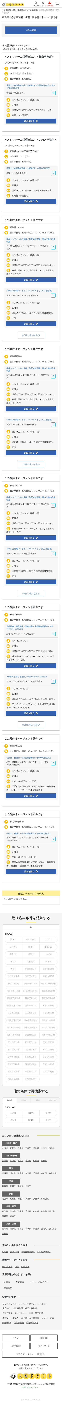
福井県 (28, 1161)
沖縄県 (5, 1234)
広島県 (28, 1211)
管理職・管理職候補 (30, 1318)
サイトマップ (44, 1346)
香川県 (52, 1211)
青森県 (31, 1113)
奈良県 (36, 1199)
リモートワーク (9, 1304)
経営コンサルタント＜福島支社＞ (20, 634)
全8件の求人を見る (30, 725)
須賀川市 (48, 947)
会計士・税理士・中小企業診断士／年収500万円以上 (28, 758)
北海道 (13, 1113)
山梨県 (36, 1161)
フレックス (42, 1304)
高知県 (13, 1216)
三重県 (28, 1186)
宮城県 (13, 1120)
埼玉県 (28, 1173)
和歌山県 (45, 1199)
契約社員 (20, 1282)
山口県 (36, 1211)
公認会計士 (14, 1252)
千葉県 (36, 1173)
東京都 (44, 1173)
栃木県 (13, 1173)
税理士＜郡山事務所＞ (15, 93)
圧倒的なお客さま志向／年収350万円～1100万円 (26, 676)
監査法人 (25, 1266)
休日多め (6, 1308)
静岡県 (13, 1186)
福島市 (13, 939)
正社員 (7, 1282)
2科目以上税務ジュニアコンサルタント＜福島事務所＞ (27, 376)
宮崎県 (44, 1229)
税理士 (5, 1252)
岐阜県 (5, 1186)
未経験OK (6, 1322)
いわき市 (13, 947)
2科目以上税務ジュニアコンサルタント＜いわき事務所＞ (27, 247)
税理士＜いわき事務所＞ (16, 173)
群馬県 (20, 1173)
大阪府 (20, 1199)
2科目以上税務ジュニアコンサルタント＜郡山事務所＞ (27, 505)
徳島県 (44, 1211)
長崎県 (20, 1229)
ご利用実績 (16, 1346)
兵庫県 (28, 1199)
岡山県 (20, 1211)
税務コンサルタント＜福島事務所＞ (21, 424)
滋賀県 (5, 1199)
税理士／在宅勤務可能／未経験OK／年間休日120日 (28, 168)
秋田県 (31, 1120)
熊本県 (28, 1229)
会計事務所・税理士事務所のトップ (16, 10)
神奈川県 (52, 1173)
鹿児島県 (52, 1229)
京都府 (13, 1199)
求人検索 (37, 5)
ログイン (43, 5)
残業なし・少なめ (10, 1318)
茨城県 (5, 1173)
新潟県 (5, 1161)
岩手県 (48, 1113)
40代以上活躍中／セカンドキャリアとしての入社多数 (29, 291)
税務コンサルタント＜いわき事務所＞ (22, 295)
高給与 (45, 1318)
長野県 (44, 1161)
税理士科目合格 (28, 1252)
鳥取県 (5, 1211)
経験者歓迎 (19, 1322)
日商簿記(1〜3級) (44, 1252)
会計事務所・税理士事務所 (25, 1308)
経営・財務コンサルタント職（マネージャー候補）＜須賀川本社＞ (28, 839)
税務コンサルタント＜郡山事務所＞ (21, 554)
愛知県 (20, 1186)
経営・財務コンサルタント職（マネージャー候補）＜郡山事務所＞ (28, 763)
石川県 (20, 1161)
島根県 (13, 1211)
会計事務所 (7, 1266)
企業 (17, 1266)
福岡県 (5, 1229)
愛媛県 (5, 1216)
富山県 (13, 1161)
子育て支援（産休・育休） (14, 1313)
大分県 (36, 1229)
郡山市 (48, 939)
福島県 (34, 10)
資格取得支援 (32, 1322)
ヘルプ (16, 1338)
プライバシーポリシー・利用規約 (30, 1354)
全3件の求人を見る (30, 335)
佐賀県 (13, 1229)
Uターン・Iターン (27, 1304)
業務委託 (8, 1288)
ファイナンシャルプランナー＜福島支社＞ (24, 681)
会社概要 (44, 1338)
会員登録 (50, 5)
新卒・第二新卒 (36, 1313)
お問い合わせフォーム (31, 1387)
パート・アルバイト (39, 1282)
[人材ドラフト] (13, 4)
